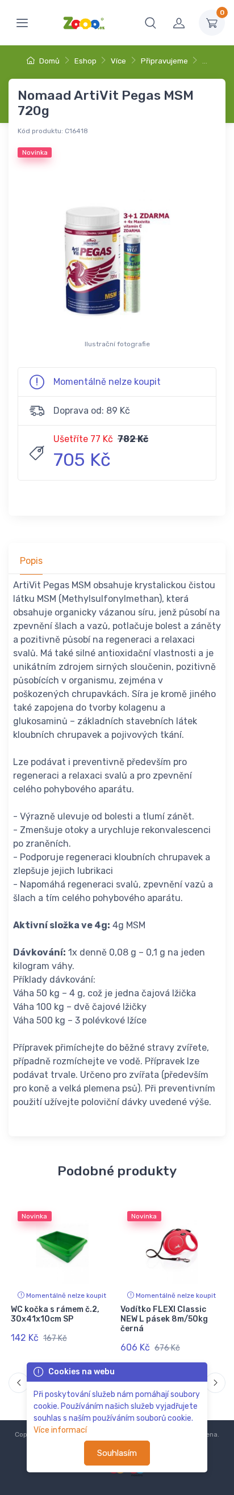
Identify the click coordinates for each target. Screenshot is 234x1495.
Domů (48, 61)
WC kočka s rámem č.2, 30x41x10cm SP (55, 1314)
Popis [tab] (31, 560)
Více (118, 61)
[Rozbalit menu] (22, 22)
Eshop (85, 61)
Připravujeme (164, 61)
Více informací (60, 1430)
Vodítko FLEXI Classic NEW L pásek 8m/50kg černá (164, 1319)
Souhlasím (117, 1453)
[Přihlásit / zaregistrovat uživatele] (179, 23)
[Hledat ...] (150, 22)
